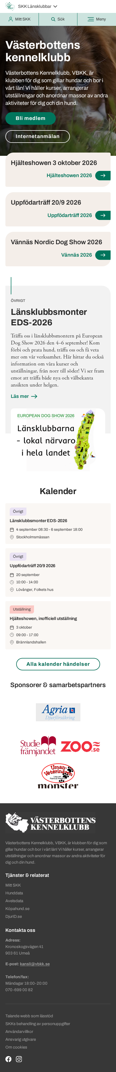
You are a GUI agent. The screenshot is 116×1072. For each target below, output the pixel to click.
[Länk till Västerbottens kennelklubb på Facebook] (8, 1059)
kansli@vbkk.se (35, 964)
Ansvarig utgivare (20, 1039)
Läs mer (20, 396)
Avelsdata (14, 901)
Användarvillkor (19, 1031)
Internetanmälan (38, 136)
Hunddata (14, 893)
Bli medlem (31, 118)
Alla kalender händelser (58, 664)
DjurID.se (13, 916)
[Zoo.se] (80, 746)
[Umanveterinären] (58, 773)
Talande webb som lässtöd (29, 1016)
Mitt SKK (13, 885)
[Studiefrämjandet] (37, 746)
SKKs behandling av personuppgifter (37, 1024)
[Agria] (58, 712)
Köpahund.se (17, 908)
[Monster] (58, 785)
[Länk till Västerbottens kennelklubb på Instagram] (19, 1059)
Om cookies (16, 1047)
